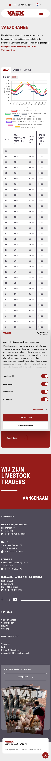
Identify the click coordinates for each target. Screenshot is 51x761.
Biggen (6, 70)
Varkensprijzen (7, 623)
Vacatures (5, 644)
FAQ (3, 647)
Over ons (5, 629)
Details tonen (37, 410)
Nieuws (4, 626)
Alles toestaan (25, 417)
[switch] (44, 384)
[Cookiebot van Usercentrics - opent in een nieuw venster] (37, 333)
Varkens (17, 70)
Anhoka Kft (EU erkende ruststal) (15, 653)
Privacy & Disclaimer (10, 650)
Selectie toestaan (25, 426)
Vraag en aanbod (8, 620)
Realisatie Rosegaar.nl (31, 749)
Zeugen (27, 70)
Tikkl (18, 749)
